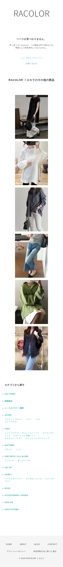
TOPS (7, 429)
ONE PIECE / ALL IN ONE (17, 456)
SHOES (8, 475)
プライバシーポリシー (16, 551)
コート (29, 419)
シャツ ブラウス (12, 433)
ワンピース (9, 460)
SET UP (8, 468)
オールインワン (24, 460)
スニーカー (50, 479)
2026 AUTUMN (12, 509)
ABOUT (23, 544)
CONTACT (52, 544)
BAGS (7, 488)
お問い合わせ (31, 64)
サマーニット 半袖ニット (24, 436)
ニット (7, 436)
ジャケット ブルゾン (13, 419)
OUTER (8, 415)
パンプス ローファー (13, 479)
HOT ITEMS (10, 394)
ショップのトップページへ (31, 58)
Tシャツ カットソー (30, 433)
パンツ (19, 449)
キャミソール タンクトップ (37, 438)
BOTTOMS (9, 445)
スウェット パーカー (13, 438)
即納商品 (8, 401)
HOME (9, 544)
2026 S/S (9, 502)
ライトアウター (11, 422)
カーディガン (48, 433)
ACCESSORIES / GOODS (16, 495)
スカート (8, 449)
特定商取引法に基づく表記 (45, 551)
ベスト (38, 419)
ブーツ (7, 481)
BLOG (37, 544)
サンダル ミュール (34, 479)
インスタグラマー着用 (14, 408)
